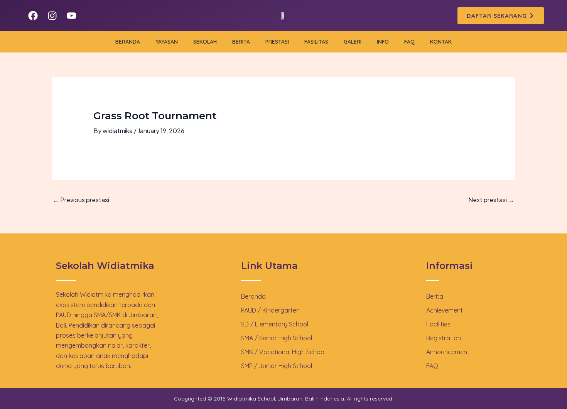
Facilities (438, 324)
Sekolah (205, 41)
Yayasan (166, 41)
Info (383, 41)
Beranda (127, 41)
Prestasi (277, 41)
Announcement (447, 352)
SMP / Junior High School (276, 366)
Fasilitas (316, 41)
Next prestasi (491, 200)
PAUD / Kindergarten (270, 310)
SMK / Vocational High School (283, 352)
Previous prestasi (81, 200)
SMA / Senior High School (276, 338)
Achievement (444, 310)
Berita (241, 41)
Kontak (441, 41)
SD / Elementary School (274, 324)
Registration (443, 338)
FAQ (409, 41)
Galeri (352, 41)
